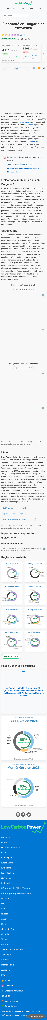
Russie (4, 914)
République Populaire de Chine (16, 893)
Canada (5, 934)
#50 (12, 60)
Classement (10, 8)
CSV (32, 1011)
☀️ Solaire (6, 980)
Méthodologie (7, 965)
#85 (32, 59)
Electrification (7, 873)
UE (2, 903)
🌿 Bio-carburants (9, 1006)
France (4, 944)
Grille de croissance (10, 847)
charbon (32, 142)
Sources (5, 960)
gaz (16, 144)
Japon (4, 919)
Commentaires (36, 1016)
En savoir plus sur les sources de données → (24, 168)
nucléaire (29, 125)
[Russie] (12, 572)
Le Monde (6, 883)
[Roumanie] (12, 618)
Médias (4, 975)
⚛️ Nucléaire (7, 985)
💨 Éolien (5, 996)
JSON (37, 1011)
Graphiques (6, 857)
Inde (3, 908)
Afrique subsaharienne (12, 949)
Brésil (4, 924)
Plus (39, 8)
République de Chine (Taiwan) (15, 888)
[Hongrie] (35, 618)
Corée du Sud (7, 929)
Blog (31, 8)
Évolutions (6, 868)
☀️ (2, 35)
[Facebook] (23, 816)
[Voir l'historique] (11, 57)
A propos (5, 970)
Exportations (7, 863)
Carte (22, 8)
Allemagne (6, 954)
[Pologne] (35, 572)
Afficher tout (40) (11, 656)
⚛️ (8, 35)
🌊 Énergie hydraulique (12, 991)
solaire (38, 128)
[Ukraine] (12, 595)
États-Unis (6, 898)
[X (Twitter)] (28, 816)
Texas (4, 939)
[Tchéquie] (35, 595)
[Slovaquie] (35, 641)
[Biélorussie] (12, 641)
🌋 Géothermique (9, 1001)
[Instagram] (18, 816)
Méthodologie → (13, 172)
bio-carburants (18, 147)
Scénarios (6, 878)
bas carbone (23, 122)
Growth (4, 842)
